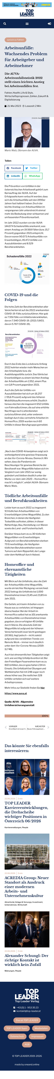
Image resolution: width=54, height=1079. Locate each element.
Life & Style (27, 92)
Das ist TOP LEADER (27, 1020)
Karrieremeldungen (13, 827)
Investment (37, 902)
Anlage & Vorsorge (23, 902)
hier (43, 687)
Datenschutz (17, 1036)
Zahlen (33, 96)
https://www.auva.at (16, 693)
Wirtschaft (22, 905)
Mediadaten (41, 1028)
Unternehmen (11, 905)
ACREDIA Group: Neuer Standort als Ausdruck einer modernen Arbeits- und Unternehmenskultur (27, 887)
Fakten (8, 92)
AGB (27, 1044)
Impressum (37, 1036)
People (25, 827)
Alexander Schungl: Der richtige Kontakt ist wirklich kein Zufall (26, 960)
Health (16, 92)
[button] (4, 23)
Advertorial (9, 902)
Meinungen (9, 971)
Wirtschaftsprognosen (17, 96)
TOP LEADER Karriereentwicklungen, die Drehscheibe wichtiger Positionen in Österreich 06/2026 (26, 812)
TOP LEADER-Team (16, 1028)
